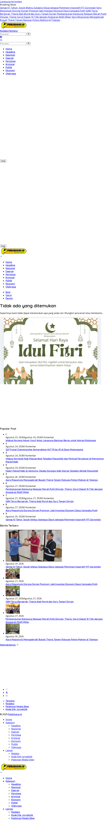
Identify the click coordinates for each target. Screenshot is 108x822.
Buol (8, 292)
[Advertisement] (18, 119)
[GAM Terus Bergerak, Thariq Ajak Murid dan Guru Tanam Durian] (13, 595)
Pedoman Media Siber (17, 706)
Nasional (10, 268)
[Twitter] (7, 692)
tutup (3, 161)
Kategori (10, 722)
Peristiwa (10, 274)
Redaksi (4, 30)
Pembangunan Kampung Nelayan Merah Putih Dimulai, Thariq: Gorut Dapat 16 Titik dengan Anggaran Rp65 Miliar (53, 15)
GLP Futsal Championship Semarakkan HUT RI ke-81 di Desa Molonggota (44, 449)
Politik (9, 280)
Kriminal (10, 277)
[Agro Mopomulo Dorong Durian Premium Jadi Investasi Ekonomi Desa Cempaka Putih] (13, 578)
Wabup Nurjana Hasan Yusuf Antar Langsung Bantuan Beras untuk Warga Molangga (51, 440)
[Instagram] (7, 695)
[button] (29, 34)
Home (9, 262)
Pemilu (9, 298)
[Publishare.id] (13, 27)
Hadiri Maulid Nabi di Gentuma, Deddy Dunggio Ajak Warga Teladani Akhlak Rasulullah (52, 470)
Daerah (10, 271)
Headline (10, 265)
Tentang (13, 30)
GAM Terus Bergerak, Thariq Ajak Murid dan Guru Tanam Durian (49, 12)
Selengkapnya (8, 644)
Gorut (9, 295)
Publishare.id (15, 714)
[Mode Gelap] (1, 37)
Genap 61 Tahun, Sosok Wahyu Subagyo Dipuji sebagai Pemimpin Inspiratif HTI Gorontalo (48, 7)
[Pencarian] (1, 40)
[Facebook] (7, 689)
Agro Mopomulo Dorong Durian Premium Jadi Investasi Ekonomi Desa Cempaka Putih (51, 9)
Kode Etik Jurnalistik (16, 709)
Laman (9, 750)
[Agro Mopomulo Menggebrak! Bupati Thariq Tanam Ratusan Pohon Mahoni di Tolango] (13, 633)
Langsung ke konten (11, 1)
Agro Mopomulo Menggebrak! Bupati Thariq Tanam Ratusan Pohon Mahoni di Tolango (52, 18)
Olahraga (11, 286)
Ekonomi (10, 283)
